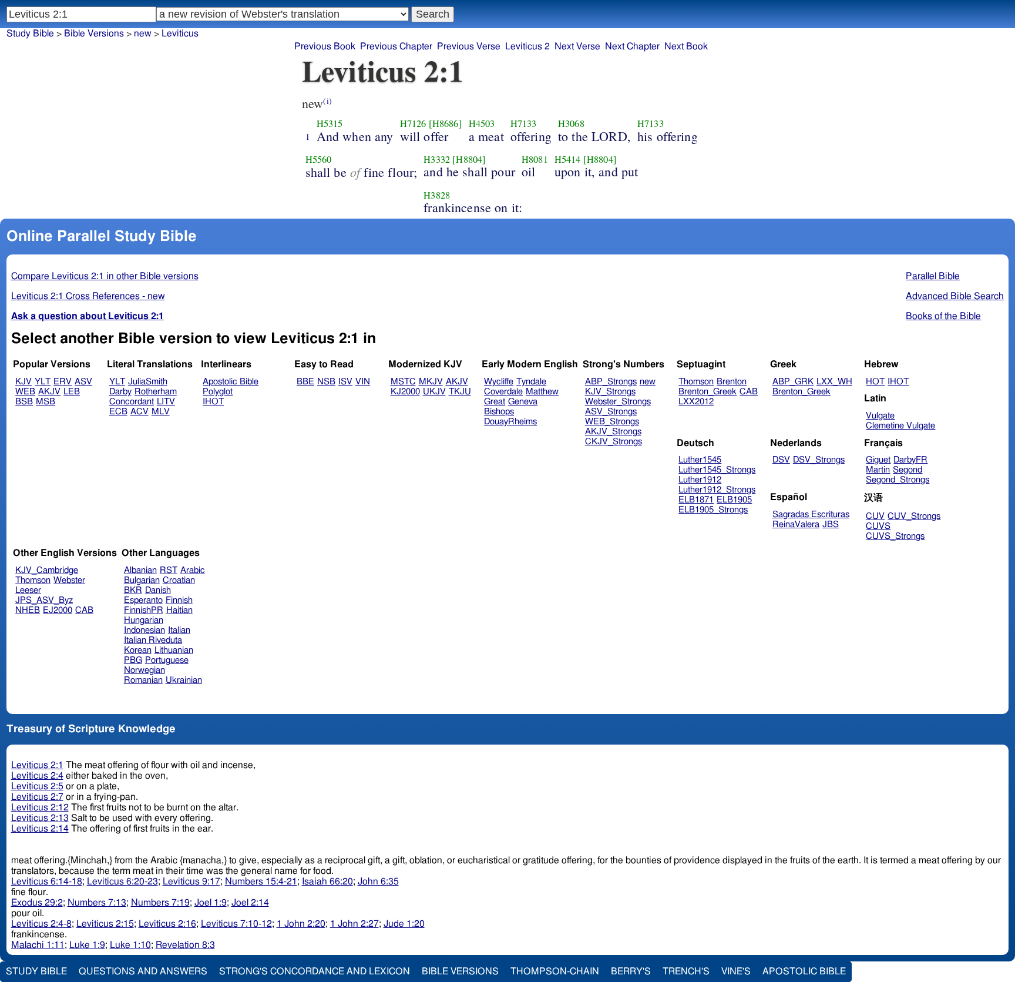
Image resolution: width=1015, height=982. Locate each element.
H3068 (571, 123)
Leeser (28, 590)
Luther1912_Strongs (716, 489)
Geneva (522, 401)
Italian (179, 630)
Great (494, 401)
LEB (71, 391)
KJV (23, 381)
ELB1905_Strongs (713, 509)
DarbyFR (910, 459)
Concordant (131, 401)
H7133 (523, 123)
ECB (118, 411)
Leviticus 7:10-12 (236, 924)
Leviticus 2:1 (37, 765)
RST (168, 570)
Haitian (179, 610)
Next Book (686, 46)
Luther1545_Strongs (716, 469)
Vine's (736, 971)
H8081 (535, 159)
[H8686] (445, 123)
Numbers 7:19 (160, 902)
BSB (24, 401)
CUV (875, 516)
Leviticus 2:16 (167, 924)
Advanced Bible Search (955, 296)
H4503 (482, 123)
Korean (138, 650)
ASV (83, 381)
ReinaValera (795, 524)
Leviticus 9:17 (191, 881)
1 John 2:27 (354, 924)
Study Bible (30, 33)
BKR (133, 590)
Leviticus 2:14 (40, 828)
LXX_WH (834, 381)
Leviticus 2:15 (105, 924)
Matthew (542, 391)
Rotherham (156, 391)
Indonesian (144, 630)
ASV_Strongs (611, 411)
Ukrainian (184, 680)
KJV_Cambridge (46, 570)
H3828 (437, 195)
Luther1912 (699, 479)
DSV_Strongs (819, 459)
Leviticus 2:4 (37, 775)
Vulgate (880, 415)
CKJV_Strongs (613, 441)
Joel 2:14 (250, 902)
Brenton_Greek (707, 391)
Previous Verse (468, 46)
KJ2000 (405, 391)
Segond (907, 469)
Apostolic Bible (804, 971)
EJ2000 (57, 610)
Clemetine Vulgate (900, 425)
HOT (875, 381)
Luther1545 (699, 459)
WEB (25, 391)
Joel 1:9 (210, 902)
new (143, 33)
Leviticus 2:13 (40, 818)
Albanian (140, 570)
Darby (120, 391)
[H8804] (469, 159)
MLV (161, 411)
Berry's (631, 971)
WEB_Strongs (612, 421)
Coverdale (503, 391)
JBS (830, 524)
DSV (781, 459)
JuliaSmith (147, 381)
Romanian (143, 680)
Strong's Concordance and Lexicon (314, 971)
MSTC (403, 381)
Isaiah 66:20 (327, 881)
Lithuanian (173, 650)
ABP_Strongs (611, 381)
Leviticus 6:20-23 (122, 881)
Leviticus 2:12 (40, 807)
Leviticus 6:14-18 (46, 881)
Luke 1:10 (130, 945)
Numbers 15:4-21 (261, 881)
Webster (69, 580)
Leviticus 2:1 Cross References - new (88, 296)
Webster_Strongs (618, 401)
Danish (158, 590)
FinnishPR (143, 610)
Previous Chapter (396, 46)
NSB (326, 381)
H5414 (567, 159)
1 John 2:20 (301, 924)
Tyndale (531, 381)
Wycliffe (498, 381)
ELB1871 (696, 499)
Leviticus (180, 33)
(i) (327, 100)
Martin (878, 469)
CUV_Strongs (914, 516)
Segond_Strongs (897, 479)
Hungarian (143, 620)
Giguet (878, 459)
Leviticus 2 (527, 46)
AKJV (49, 391)
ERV (62, 381)
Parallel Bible (933, 276)
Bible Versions (94, 33)
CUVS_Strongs (895, 536)
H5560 (318, 159)
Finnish (179, 600)
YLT (43, 381)
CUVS (878, 526)
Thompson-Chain (554, 971)
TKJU (460, 391)
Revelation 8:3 (185, 945)
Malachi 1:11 (38, 945)
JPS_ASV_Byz (44, 600)
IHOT (213, 401)
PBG (133, 660)
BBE (305, 381)
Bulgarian (142, 580)
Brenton (732, 381)
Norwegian (144, 670)
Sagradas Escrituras (810, 514)
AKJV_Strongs (613, 431)
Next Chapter (632, 46)
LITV (166, 401)
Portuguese (167, 660)
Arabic (192, 570)
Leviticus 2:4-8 (41, 924)
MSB (45, 401)
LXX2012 (696, 401)
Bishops (499, 411)
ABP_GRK (793, 381)
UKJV (434, 391)
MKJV (431, 381)
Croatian (179, 580)
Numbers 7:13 (97, 902)
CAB (749, 391)
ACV (139, 411)
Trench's (686, 971)
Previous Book (324, 46)
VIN (362, 381)
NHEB (27, 610)
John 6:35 (378, 881)
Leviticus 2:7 (37, 797)
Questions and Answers (143, 971)
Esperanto (143, 600)
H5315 (330, 123)
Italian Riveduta (153, 640)
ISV (345, 381)
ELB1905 (734, 499)
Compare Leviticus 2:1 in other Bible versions (105, 276)
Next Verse (577, 46)
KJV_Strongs (610, 391)
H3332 (437, 159)
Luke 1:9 (87, 945)
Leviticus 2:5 (37, 786)
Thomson (696, 381)
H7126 (413, 123)
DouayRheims (510, 421)
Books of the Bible (943, 316)
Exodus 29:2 (37, 902)
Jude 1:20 (404, 924)
